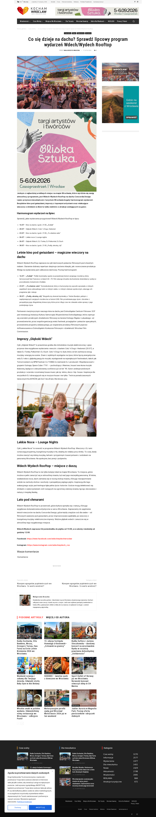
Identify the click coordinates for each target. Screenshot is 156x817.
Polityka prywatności (24, 802)
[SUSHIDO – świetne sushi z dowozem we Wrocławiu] (56, 665)
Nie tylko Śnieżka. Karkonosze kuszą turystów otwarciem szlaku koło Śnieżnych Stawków (83, 770)
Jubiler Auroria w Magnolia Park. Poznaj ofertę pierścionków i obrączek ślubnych (84, 712)
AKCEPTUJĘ (40, 807)
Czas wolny (32, 29)
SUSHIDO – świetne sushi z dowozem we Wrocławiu (56, 677)
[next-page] (22, 723)
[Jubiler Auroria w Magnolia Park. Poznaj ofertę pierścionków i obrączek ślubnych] (84, 698)
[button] (133, 21)
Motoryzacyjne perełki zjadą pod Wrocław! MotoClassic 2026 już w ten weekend (55, 712)
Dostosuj (18, 807)
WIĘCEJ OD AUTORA (57, 617)
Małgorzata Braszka (72, 50)
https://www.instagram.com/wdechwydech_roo (48, 545)
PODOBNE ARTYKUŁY (31, 617)
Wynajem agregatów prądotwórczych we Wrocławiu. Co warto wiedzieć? (34, 584)
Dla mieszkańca (49, 673)
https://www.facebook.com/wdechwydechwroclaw (49, 539)
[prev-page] (18, 723)
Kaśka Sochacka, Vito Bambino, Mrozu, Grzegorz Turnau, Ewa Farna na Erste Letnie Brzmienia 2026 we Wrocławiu (27, 647)
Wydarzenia (81, 33)
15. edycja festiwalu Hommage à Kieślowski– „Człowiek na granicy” (55, 643)
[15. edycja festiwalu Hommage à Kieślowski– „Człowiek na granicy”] (56, 630)
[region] (30, 790)
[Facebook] (135, 1)
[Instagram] (137, 1)
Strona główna (21, 29)
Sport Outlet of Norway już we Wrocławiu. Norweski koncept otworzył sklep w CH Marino (83, 681)
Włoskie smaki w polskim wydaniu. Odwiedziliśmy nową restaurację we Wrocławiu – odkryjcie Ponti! (28, 713)
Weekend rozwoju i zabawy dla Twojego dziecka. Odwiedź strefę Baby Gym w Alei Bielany (28, 680)
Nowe (74, 33)
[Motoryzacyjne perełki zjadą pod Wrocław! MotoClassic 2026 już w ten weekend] (56, 698)
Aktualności (21, 638)
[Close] (52, 771)
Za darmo (88, 33)
